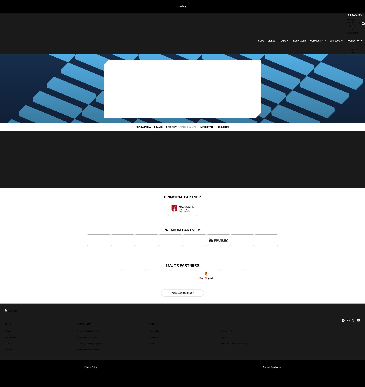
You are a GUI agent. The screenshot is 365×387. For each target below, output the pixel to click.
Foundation (353, 41)
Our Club (334, 41)
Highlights (223, 127)
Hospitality (299, 41)
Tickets (8, 331)
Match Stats (206, 127)
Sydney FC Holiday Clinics (88, 331)
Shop (223, 337)
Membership (10, 337)
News (261, 41)
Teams (282, 41)
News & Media (143, 127)
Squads (158, 127)
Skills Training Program (87, 337)
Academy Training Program (89, 343)
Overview (171, 127)
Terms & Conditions (272, 367)
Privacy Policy (90, 367)
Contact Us (154, 331)
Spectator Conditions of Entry (234, 343)
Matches (8, 349)
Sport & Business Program (89, 349)
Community (316, 41)
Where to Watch (228, 331)
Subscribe (153, 337)
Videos (271, 41)
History (152, 343)
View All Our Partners (183, 293)
